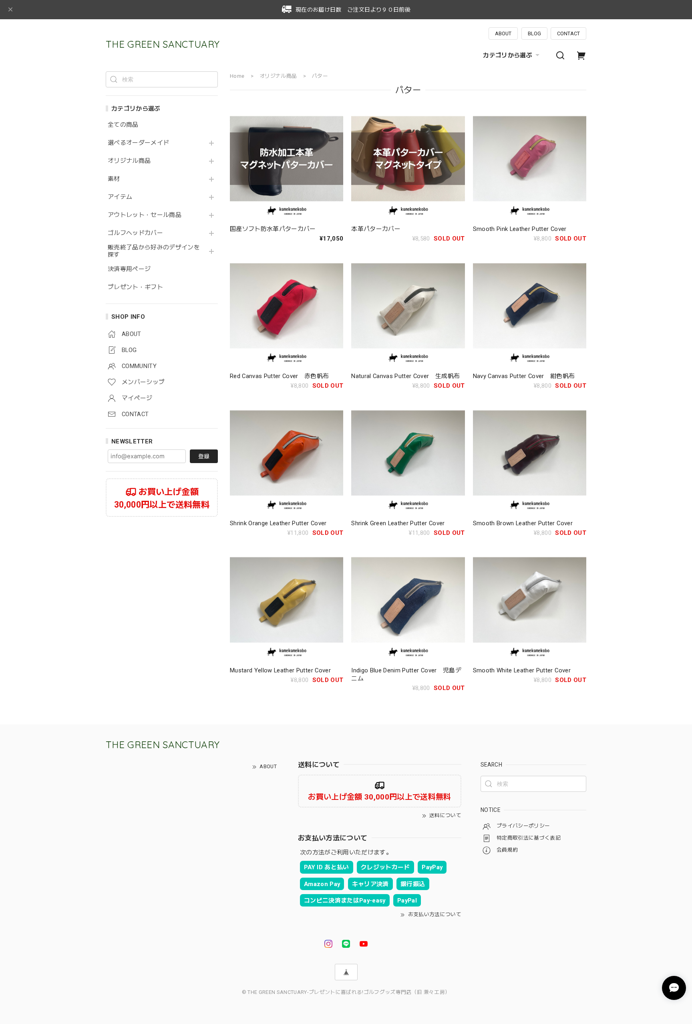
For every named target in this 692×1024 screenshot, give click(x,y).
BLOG (534, 33)
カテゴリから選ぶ (507, 55)
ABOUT (503, 33)
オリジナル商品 (129, 161)
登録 (203, 456)
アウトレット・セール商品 (144, 215)
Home (237, 76)
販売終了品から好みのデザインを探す (154, 251)
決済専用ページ (129, 269)
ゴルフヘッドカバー (135, 233)
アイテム (120, 197)
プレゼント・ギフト (135, 287)
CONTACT (568, 33)
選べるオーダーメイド (138, 143)
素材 (114, 179)
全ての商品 (123, 124)
